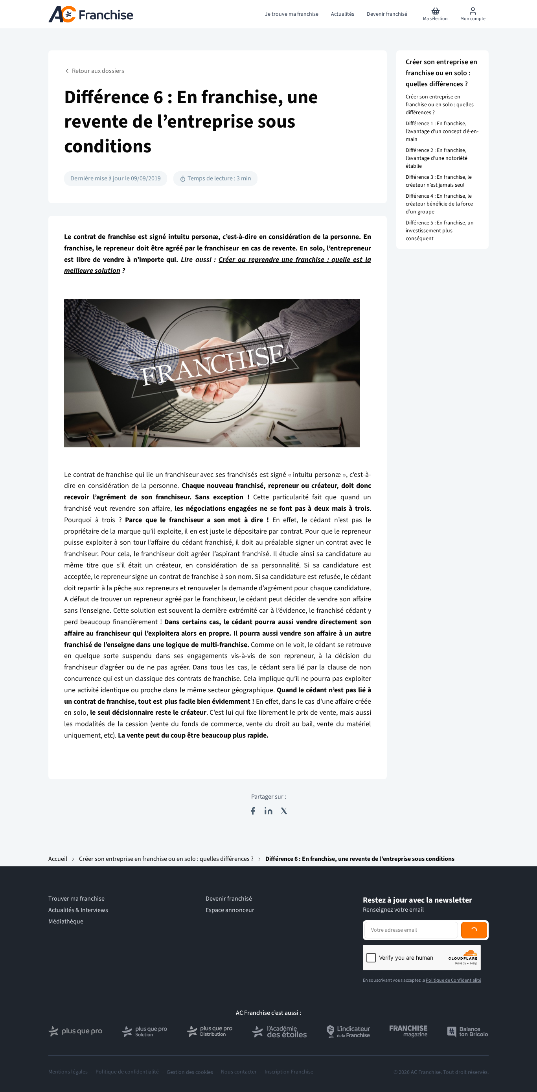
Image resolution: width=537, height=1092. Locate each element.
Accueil (57, 859)
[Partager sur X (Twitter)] (284, 811)
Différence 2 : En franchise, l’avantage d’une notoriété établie (436, 158)
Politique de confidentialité (127, 1072)
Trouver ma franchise (76, 899)
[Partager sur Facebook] (252, 811)
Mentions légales (68, 1072)
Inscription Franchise (289, 1072)
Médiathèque (65, 922)
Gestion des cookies (190, 1072)
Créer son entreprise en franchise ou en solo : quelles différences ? (440, 105)
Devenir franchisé (229, 899)
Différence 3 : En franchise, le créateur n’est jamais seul (439, 181)
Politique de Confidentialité (453, 980)
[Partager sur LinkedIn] (268, 811)
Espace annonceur (230, 910)
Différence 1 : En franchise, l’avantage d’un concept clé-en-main (442, 131)
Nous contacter (239, 1072)
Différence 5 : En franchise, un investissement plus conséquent (440, 231)
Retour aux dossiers (98, 71)
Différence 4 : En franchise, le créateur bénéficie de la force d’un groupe (439, 204)
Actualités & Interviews (78, 910)
